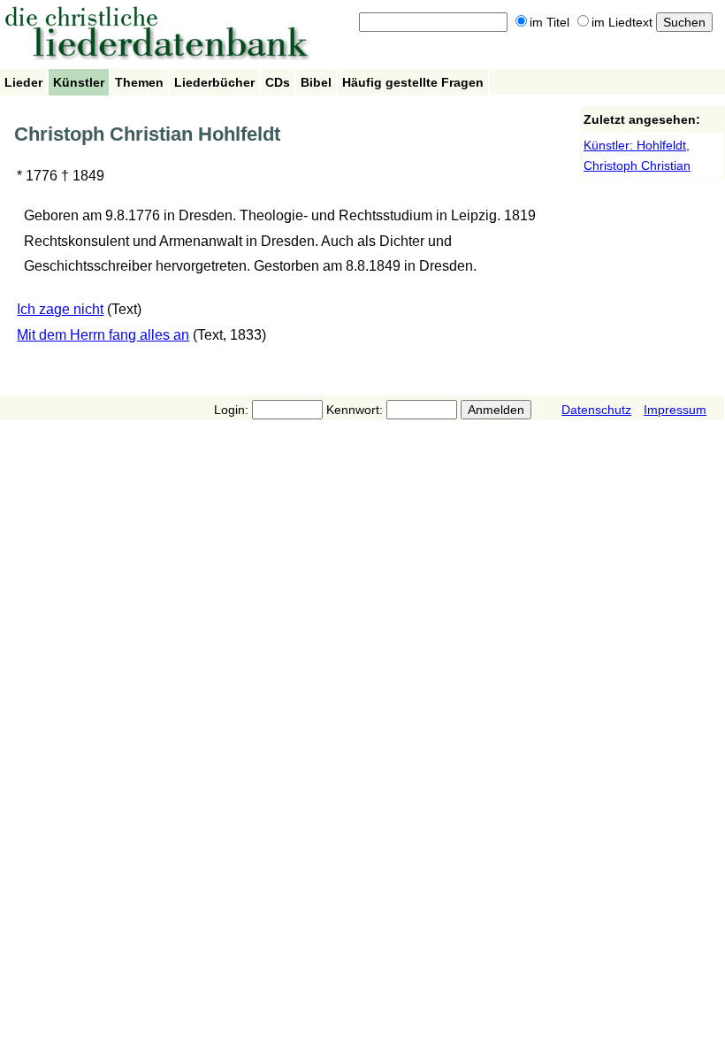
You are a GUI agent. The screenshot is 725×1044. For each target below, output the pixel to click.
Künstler (78, 82)
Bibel (316, 82)
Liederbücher (214, 82)
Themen (139, 82)
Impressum (675, 410)
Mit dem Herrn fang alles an (103, 334)
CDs (277, 82)
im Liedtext (621, 22)
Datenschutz (596, 410)
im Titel (549, 22)
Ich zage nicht (60, 309)
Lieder (23, 82)
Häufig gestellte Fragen (413, 82)
